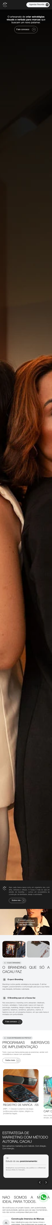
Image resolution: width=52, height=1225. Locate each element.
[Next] (46, 1182)
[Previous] (39, 1182)
